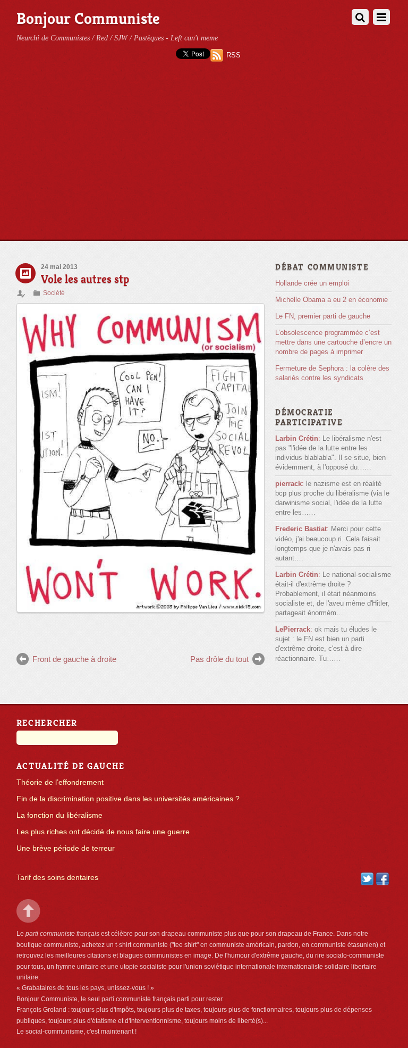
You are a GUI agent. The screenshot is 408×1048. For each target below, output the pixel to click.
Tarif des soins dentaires (57, 878)
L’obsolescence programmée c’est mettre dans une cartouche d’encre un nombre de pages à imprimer (333, 342)
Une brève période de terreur (65, 848)
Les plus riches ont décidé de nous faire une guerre (103, 832)
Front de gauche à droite (74, 659)
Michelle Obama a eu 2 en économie (331, 300)
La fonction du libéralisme (59, 815)
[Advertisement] (204, 160)
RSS (233, 55)
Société (54, 293)
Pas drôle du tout (219, 659)
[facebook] (382, 879)
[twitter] (367, 879)
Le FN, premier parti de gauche (322, 316)
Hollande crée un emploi (312, 283)
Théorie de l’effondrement (60, 782)
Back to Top (28, 911)
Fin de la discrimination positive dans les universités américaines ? (128, 799)
